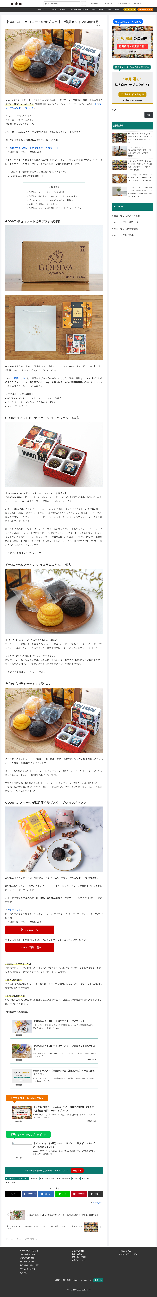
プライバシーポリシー (28, 1269)
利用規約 (23, 1273)
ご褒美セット (18, 378)
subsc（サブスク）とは (29, 1251)
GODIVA (35, 1178)
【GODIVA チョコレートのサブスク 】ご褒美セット (33, 148)
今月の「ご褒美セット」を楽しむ (43, 204)
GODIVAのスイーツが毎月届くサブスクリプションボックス (55, 208)
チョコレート (12, 1182)
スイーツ (87, 1178)
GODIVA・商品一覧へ (29, 947)
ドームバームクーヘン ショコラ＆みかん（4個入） (51, 200)
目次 (50, 186)
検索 (114, 109)
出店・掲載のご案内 (28, 1254)
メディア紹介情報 (27, 1258)
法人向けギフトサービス (128, 1254)
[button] (95, 1194)
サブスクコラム (125, 1251)
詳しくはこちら (30, 929)
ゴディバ (77, 1178)
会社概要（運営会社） (28, 1262)
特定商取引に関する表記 (29, 1265)
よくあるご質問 (78, 1251)
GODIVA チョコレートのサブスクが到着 (46, 192)
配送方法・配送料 (79, 1257)
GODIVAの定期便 (64, 1178)
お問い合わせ (77, 1254)
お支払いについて (79, 1260)
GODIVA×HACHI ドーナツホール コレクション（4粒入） (54, 196)
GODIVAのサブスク (48, 1178)
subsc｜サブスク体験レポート (18, 1178)
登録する (77, 1170)
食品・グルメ (42, 9)
